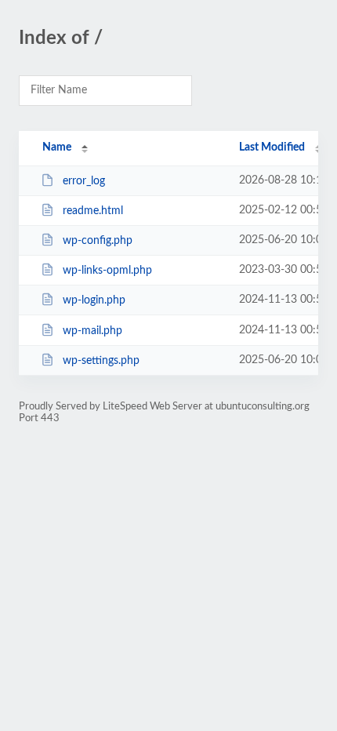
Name (56, 147)
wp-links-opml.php (107, 270)
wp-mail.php (92, 330)
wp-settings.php (101, 360)
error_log (84, 181)
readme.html (93, 210)
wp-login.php (94, 300)
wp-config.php (97, 240)
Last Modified (272, 147)
